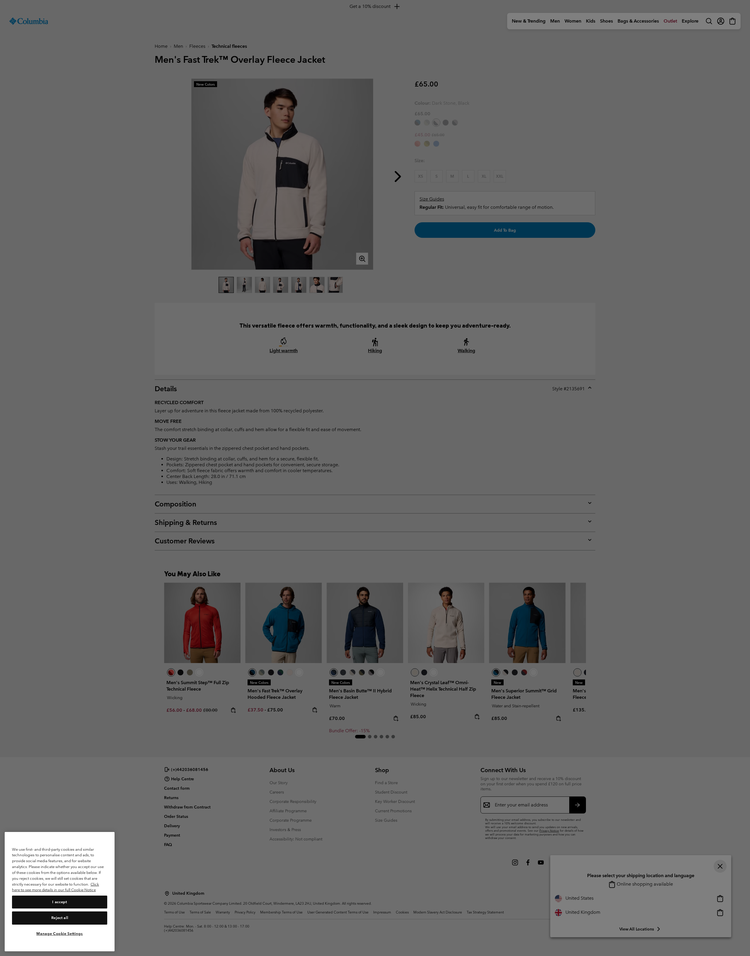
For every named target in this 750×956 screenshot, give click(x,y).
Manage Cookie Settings (59, 933)
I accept (59, 901)
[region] (60, 891)
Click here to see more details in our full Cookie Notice (55, 887)
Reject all (59, 917)
